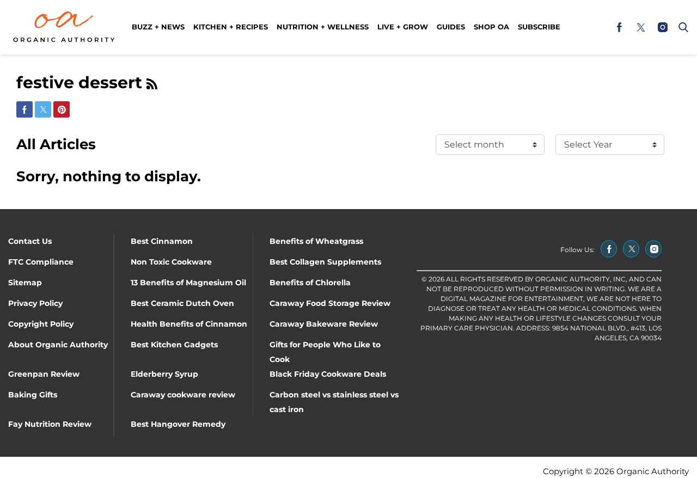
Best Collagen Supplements (325, 262)
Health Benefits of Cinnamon (189, 324)
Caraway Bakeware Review (324, 324)
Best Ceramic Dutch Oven (182, 303)
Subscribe (539, 26)
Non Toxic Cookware (171, 262)
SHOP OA (491, 26)
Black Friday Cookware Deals (328, 374)
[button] (681, 27)
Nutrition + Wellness (323, 26)
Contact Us (30, 241)
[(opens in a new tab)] (619, 27)
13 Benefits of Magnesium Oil (188, 282)
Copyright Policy (41, 324)
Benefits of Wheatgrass (316, 241)
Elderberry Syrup (164, 374)
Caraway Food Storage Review (330, 303)
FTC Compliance (41, 262)
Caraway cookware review (183, 395)
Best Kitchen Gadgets (174, 345)
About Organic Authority (58, 345)
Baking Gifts (32, 395)
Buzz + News (158, 26)
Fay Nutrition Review (49, 424)
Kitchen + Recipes (230, 26)
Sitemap (25, 282)
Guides (451, 26)
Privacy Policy (35, 303)
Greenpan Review (44, 374)
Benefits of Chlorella (310, 282)
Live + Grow (402, 26)
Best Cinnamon (162, 241)
